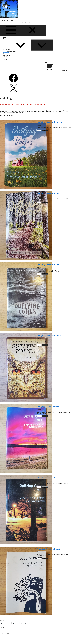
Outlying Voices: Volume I (48, 549)
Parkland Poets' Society (7, 20)
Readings (5, 38)
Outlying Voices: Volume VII (49, 122)
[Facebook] (13, 83)
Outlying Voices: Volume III (49, 407)
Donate (5, 57)
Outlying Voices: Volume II (49, 478)
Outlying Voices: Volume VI (49, 193)
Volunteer (5, 56)
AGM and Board (7, 55)
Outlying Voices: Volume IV (49, 336)
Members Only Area (11, 51)
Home (4, 37)
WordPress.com (4, 633)
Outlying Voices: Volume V (48, 265)
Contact (5, 59)
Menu (44, 34)
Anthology (6, 52)
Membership (6, 49)
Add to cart (45, 130)
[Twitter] (13, 93)
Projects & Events (8, 54)
